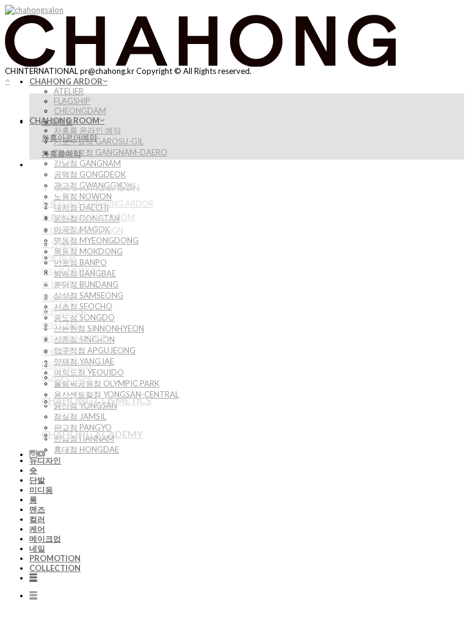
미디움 (41, 490)
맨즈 (37, 509)
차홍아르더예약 (69, 137)
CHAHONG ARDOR (66, 81)
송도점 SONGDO (84, 317)
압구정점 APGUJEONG (95, 350)
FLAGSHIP (72, 101)
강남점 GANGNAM (87, 163)
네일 (37, 548)
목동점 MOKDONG (88, 251)
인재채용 (57, 122)
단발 (37, 480)
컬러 (37, 519)
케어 (37, 529)
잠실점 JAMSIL (80, 416)
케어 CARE (60, 325)
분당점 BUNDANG (86, 284)
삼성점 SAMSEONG (88, 295)
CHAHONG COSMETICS (96, 400)
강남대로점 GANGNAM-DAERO (110, 152)
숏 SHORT (60, 244)
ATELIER (69, 91)
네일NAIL (58, 351)
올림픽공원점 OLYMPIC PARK (106, 383)
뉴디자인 (45, 460)
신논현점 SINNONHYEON (99, 328)
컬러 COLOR (64, 311)
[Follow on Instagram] (33, 454)
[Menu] (33, 578)
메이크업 (45, 538)
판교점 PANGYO (83, 427)
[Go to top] (7, 81)
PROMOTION (55, 558)
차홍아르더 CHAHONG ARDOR (97, 203)
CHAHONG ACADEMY (92, 434)
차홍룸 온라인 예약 (87, 130)
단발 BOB (59, 257)
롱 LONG (57, 284)
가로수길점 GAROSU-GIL (99, 141)
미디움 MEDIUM (71, 271)
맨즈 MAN (60, 298)
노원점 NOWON (83, 196)
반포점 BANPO (80, 262)
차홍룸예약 (61, 153)
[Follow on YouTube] (41, 454)
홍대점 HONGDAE (86, 449)
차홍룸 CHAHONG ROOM (88, 217)
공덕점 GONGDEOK (90, 174)
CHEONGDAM (80, 111)
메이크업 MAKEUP (74, 338)
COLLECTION (55, 568)
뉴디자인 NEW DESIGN (82, 230)
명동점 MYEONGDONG (96, 240)
